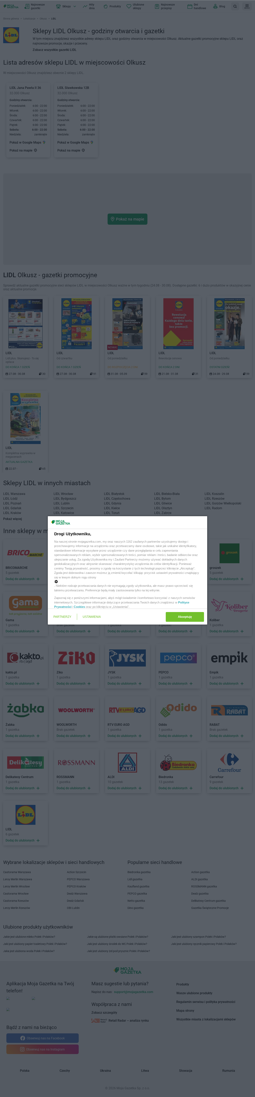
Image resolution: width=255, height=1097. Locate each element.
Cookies (79, 606)
